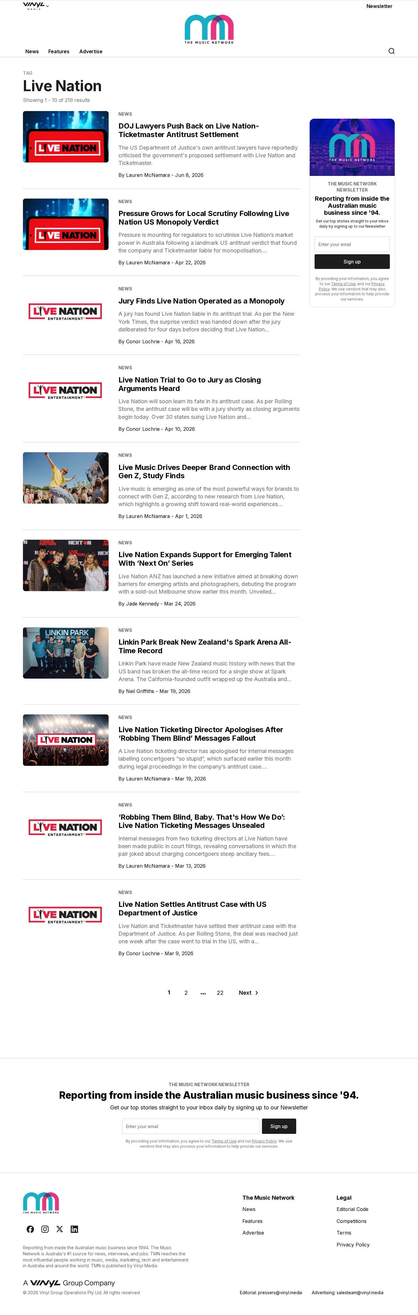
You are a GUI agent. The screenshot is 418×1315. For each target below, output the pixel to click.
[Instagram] (45, 1229)
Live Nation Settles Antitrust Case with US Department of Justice (192, 908)
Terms (344, 1233)
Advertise (91, 51)
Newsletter (380, 6)
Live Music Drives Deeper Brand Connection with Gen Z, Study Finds (204, 471)
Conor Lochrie (143, 341)
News (32, 51)
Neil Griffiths (140, 691)
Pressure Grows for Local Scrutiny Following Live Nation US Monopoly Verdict (203, 217)
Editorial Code (352, 1209)
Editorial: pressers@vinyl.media (271, 1292)
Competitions (352, 1221)
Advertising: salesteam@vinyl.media (347, 1292)
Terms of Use (343, 283)
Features (58, 51)
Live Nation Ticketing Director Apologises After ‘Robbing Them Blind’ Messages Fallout (200, 734)
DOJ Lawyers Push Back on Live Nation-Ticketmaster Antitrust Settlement (188, 130)
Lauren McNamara (148, 175)
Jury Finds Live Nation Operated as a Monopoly (201, 300)
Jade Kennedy (142, 604)
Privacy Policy (264, 1141)
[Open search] (391, 51)
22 (220, 992)
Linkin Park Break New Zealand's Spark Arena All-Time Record (204, 646)
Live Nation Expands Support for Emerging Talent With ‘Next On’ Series (205, 559)
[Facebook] (30, 1229)
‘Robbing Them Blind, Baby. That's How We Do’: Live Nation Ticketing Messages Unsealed (201, 821)
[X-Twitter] (59, 1229)
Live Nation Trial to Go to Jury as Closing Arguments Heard (189, 384)
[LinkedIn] (74, 1229)
